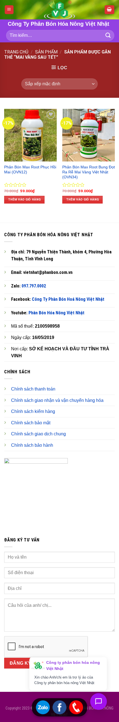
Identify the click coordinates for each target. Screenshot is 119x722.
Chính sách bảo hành (32, 445)
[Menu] (9, 9)
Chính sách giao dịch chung (38, 433)
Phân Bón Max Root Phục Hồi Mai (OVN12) (30, 169)
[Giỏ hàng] (110, 9)
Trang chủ (16, 52)
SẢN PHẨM (46, 52)
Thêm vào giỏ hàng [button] (24, 199)
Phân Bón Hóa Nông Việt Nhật (56, 312)
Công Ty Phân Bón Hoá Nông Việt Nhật (68, 299)
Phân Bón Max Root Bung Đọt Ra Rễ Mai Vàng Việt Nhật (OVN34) (88, 172)
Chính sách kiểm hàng (33, 411)
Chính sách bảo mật (30, 422)
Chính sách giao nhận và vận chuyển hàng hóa (57, 400)
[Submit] (108, 35)
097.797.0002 (34, 286)
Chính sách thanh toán (33, 389)
